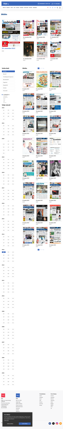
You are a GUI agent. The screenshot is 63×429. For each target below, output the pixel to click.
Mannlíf (4, 74)
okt (3, 119)
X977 (52, 406)
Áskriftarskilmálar (19, 406)
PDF (24, 38)
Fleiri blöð (5, 90)
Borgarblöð (5, 85)
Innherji (52, 395)
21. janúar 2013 (39, 245)
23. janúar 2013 (26, 222)
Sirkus (4, 98)
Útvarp (40, 405)
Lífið (40, 400)
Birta (4, 101)
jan (3, 110)
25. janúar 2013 (52, 178)
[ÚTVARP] (55, 7)
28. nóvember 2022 (8, 48)
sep (13, 116)
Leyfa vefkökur (25, 423)
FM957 (52, 405)
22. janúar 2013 (52, 222)
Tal (51, 408)
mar (13, 110)
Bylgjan (52, 403)
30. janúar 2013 (26, 111)
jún (13, 113)
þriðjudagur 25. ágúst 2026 (45, 3)
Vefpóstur (18, 411)
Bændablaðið (6, 79)
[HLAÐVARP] (50, 7)
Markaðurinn (5, 97)
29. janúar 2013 (52, 111)
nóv (13, 119)
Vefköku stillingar (10, 423)
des (13, 134)
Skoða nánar (6, 420)
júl (3, 116)
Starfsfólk (18, 408)
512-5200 (19, 400)
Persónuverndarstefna (5, 403)
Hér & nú (4, 102)
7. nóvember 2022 (54, 58)
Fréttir (40, 395)
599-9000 (5, 407)
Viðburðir (52, 400)
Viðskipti (41, 397)
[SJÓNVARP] (52, 7)
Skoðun (40, 402)
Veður (52, 402)
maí (8, 113)
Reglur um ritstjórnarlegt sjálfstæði (6, 401)
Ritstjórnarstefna (19, 405)
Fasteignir (52, 397)
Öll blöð (4, 71)
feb (8, 110)
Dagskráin (5, 82)
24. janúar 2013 (39, 200)
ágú (8, 116)
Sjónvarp (41, 403)
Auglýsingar (18, 402)
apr (3, 113)
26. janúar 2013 (52, 155)
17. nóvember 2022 (54, 37)
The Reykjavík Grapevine (8, 76)
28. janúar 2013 (39, 133)
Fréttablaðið (5, 96)
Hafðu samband (19, 403)
